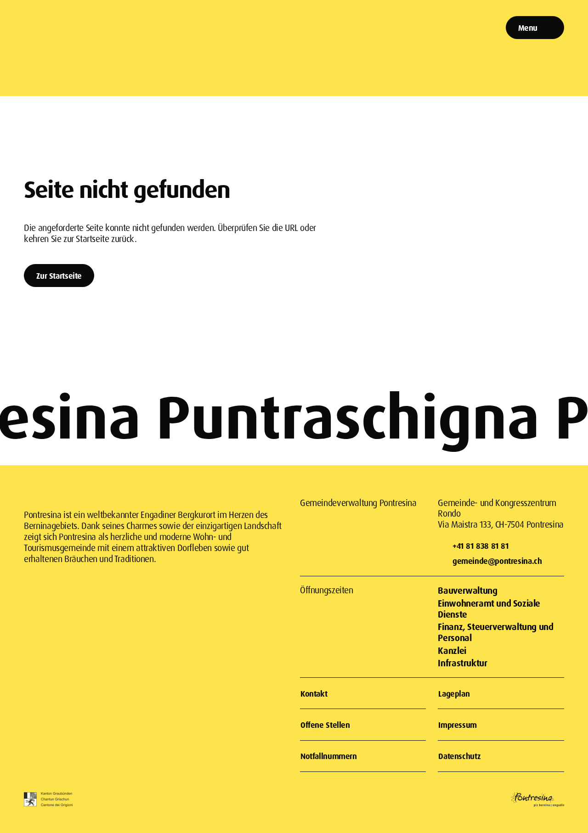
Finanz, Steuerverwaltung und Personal (495, 632)
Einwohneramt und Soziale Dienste (489, 608)
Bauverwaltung (467, 590)
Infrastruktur (462, 663)
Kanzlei (452, 650)
